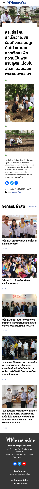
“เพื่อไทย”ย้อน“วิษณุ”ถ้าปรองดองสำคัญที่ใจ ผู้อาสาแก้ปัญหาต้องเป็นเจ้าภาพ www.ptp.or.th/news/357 (19, 323)
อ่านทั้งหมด (33, 207)
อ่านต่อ (4, 249)
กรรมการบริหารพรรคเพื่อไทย (21, 474)
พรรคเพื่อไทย (16, 192)
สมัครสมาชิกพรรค (20, 483)
